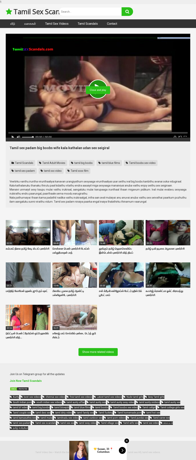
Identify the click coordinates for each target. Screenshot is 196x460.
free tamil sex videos (81, 396)
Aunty (16, 396)
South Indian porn (22, 402)
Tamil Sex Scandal (40, 11)
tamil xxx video (52, 170)
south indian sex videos (49, 402)
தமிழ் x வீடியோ (20, 427)
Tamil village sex (109, 422)
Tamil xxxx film (79, 170)
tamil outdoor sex (92, 417)
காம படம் (168, 422)
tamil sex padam (24, 170)
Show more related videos (98, 351)
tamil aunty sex (98, 402)
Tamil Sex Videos (57, 23)
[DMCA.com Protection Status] (19, 389)
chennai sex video (55, 396)
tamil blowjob (61, 407)
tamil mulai (46, 417)
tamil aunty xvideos (149, 402)
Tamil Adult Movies (53, 162)
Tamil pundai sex (139, 417)
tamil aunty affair (76, 402)
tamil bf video (20, 407)
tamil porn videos (116, 417)
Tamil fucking (105, 412)
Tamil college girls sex (172, 407)
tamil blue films (110, 162)
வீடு (12, 23)
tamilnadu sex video (68, 417)
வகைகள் (30, 23)
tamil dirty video (63, 412)
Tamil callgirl (149, 407)
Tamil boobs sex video (142, 162)
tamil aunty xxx (172, 402)
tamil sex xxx (67, 422)
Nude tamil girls (135, 396)
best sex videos (32, 396)
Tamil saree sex (161, 417)
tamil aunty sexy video (122, 402)
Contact (112, 23)
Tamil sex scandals (45, 422)
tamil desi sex (43, 412)
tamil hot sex (153, 412)
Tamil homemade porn (129, 412)
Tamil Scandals (88, 23)
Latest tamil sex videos (109, 396)
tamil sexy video (87, 422)
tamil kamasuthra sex (24, 417)
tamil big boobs (83, 162)
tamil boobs (102, 407)
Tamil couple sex (22, 412)
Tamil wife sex (130, 422)
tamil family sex (85, 412)
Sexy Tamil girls (156, 396)
